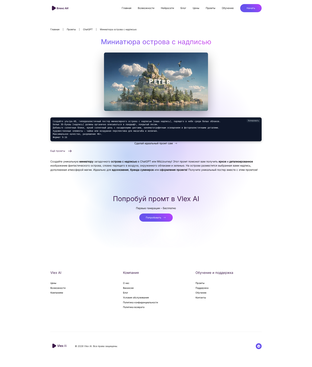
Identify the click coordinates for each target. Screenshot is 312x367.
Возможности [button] (146, 8)
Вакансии (128, 288)
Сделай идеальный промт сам (153, 143)
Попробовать (153, 217)
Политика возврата (133, 307)
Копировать (253, 121)
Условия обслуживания (136, 297)
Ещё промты (57, 150)
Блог (183, 8)
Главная (126, 8)
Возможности (57, 288)
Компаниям (56, 292)
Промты (210, 8)
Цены (196, 8)
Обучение (228, 8)
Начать (251, 8)
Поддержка (201, 288)
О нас (126, 283)
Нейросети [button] (167, 8)
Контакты (200, 297)
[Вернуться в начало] (60, 8)
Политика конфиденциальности (140, 302)
